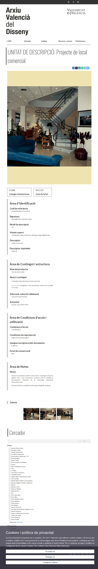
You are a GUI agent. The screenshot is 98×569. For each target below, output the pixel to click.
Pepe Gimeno (15, 503)
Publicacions (80, 41)
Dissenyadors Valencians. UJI (20, 456)
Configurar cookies (50, 562)
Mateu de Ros (15, 491)
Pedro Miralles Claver (17, 499)
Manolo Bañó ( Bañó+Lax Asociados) (22, 480)
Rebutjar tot (50, 557)
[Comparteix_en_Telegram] (85, 69)
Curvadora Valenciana (17, 454)
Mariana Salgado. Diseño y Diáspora (21, 483)
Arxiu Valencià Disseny (18, 21)
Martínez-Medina (16, 489)
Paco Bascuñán (15, 495)
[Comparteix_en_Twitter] (76, 69)
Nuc (12, 493)
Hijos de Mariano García (18, 466)
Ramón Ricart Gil (16, 507)
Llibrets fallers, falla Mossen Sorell (21, 476)
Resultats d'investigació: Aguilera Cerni (22, 509)
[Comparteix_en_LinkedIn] (79, 69)
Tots (18, 522)
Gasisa (13, 464)
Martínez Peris (15, 487)
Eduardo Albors (15, 458)
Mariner (13, 485)
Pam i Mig (14, 497)
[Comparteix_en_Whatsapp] (82, 69)
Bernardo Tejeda (16, 450)
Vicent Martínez (15, 517)
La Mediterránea (16, 474)
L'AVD (9, 41)
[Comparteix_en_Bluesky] (88, 69)
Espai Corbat (15, 460)
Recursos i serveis (65, 41)
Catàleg (44, 41)
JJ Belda (13, 470)
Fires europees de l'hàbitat (18, 462)
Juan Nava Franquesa (17, 472)
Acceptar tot (50, 551)
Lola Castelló (15, 478)
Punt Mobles (14, 505)
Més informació (63, 546)
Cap (21, 522)
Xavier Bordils (15, 519)
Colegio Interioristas (17, 452)
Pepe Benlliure (15, 501)
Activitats (27, 41)
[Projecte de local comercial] (31, 419)
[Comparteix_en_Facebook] (73, 69)
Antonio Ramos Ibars (17, 448)
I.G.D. (13, 468)
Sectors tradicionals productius (20, 513)
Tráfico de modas (16, 515)
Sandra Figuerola (16, 511)
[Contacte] (78, 2)
